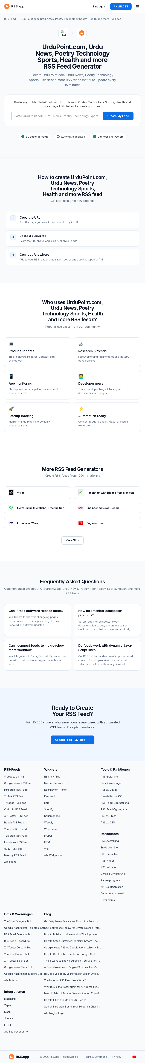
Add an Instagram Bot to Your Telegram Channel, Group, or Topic (72, 1006)
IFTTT (7, 1024)
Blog (47, 914)
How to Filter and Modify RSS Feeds (65, 999)
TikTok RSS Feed (14, 796)
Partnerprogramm (111, 880)
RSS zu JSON (109, 815)
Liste (47, 802)
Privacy (116, 1056)
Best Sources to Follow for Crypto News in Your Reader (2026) (72, 927)
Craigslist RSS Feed (15, 809)
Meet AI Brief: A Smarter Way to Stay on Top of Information (72, 993)
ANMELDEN (121, 6)
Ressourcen (110, 834)
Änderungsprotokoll (112, 893)
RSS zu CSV (108, 822)
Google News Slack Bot (18, 967)
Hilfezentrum (108, 899)
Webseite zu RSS (14, 776)
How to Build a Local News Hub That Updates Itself (72, 934)
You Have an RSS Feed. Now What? (65, 980)
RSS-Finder (107, 860)
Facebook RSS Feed (16, 842)
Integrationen (14, 991)
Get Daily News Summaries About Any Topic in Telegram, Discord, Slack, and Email (72, 921)
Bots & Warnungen (111, 783)
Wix (46, 848)
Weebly (48, 822)
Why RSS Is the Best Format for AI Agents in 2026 (72, 986)
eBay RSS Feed (13, 848)
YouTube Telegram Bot (17, 921)
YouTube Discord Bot (16, 954)
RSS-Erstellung (109, 776)
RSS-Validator (109, 867)
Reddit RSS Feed (14, 822)
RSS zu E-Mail (109, 789)
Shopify (48, 809)
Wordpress (50, 829)
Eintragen (99, 6)
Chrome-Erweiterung (113, 873)
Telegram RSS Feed (16, 835)
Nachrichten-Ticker (55, 789)
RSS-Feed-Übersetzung (115, 802)
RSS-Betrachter (110, 854)
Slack (7, 1011)
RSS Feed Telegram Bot (18, 934)
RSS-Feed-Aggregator (114, 809)
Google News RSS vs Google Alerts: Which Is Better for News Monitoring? (72, 947)
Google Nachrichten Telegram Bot (24, 927)
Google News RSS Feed (18, 783)
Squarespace (52, 815)
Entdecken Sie (109, 847)
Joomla (8, 1018)
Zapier (8, 1005)
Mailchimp (10, 998)
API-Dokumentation (112, 886)
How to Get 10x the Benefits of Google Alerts (70, 954)
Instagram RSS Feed (16, 789)
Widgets (50, 769)
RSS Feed (10, 18)
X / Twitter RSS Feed (16, 815)
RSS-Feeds (12, 769)
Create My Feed (118, 116)
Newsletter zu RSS (111, 796)
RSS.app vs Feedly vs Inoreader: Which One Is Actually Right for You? (72, 973)
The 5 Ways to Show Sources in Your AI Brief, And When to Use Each (72, 960)
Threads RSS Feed (15, 802)
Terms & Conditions (95, 1056)
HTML (47, 842)
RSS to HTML (52, 776)
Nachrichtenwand (54, 783)
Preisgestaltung (110, 840)
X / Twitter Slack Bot (16, 960)
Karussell (49, 796)
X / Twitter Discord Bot (17, 947)
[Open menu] (137, 6)
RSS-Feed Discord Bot (17, 940)
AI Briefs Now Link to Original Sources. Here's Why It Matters (72, 967)
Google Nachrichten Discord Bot (23, 973)
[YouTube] (134, 1057)
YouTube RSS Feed (15, 829)
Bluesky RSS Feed (15, 855)
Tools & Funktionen (115, 769)
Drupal (48, 835)
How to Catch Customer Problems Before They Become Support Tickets (72, 940)
